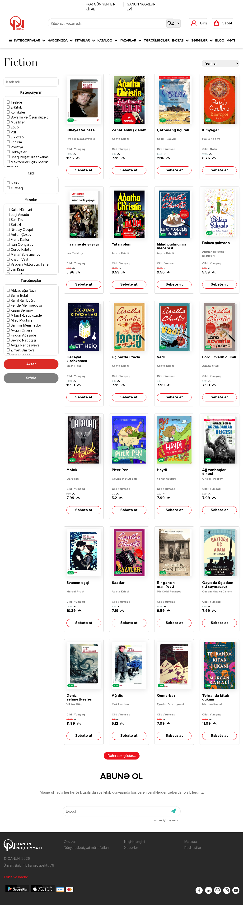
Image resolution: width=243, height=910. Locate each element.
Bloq (219, 40)
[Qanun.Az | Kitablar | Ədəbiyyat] (17, 23)
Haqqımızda (59, 40)
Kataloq (106, 40)
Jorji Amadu (19, 215)
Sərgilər (200, 40)
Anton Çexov (20, 235)
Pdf (13, 132)
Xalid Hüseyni (21, 210)
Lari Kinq (17, 269)
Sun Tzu (16, 220)
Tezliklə (16, 102)
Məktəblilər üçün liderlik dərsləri (27, 164)
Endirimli (16, 142)
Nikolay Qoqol (21, 230)
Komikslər (17, 112)
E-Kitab (179, 40)
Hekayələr (18, 152)
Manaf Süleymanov (25, 254)
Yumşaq (16, 188)
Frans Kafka (19, 239)
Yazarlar (129, 40)
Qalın (14, 183)
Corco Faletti (21, 249)
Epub (14, 127)
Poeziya (16, 147)
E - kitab (17, 137)
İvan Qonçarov (21, 244)
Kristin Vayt (19, 259)
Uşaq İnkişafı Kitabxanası (29, 157)
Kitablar (83, 40)
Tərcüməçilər (157, 40)
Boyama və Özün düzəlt (29, 117)
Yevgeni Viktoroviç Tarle (29, 264)
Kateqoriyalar (27, 40)
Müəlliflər (17, 122)
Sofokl (15, 225)
